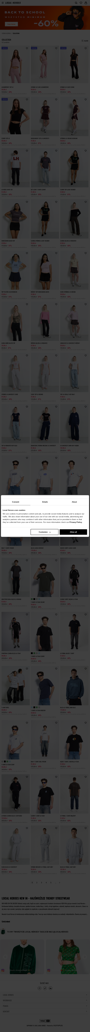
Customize (43, 532)
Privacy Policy (75, 522)
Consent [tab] (15, 502)
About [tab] (74, 502)
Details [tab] (45, 502)
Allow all (73, 532)
